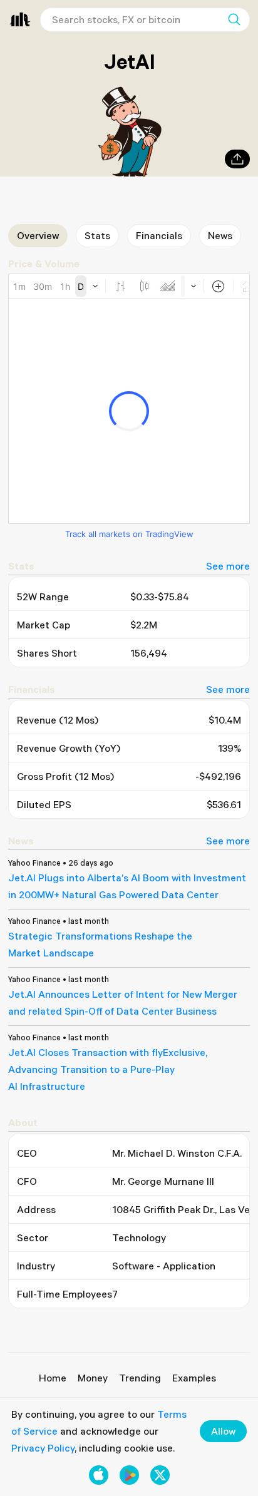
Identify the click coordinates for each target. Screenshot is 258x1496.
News (220, 235)
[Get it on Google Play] (129, 1475)
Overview (38, 235)
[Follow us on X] (160, 1475)
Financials (159, 235)
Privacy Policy (43, 1448)
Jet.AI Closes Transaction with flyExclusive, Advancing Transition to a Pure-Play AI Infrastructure (107, 1069)
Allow (223, 1431)
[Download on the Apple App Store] (98, 1475)
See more (228, 566)
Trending (140, 1378)
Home (52, 1378)
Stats (97, 235)
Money (93, 1378)
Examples (194, 1378)
